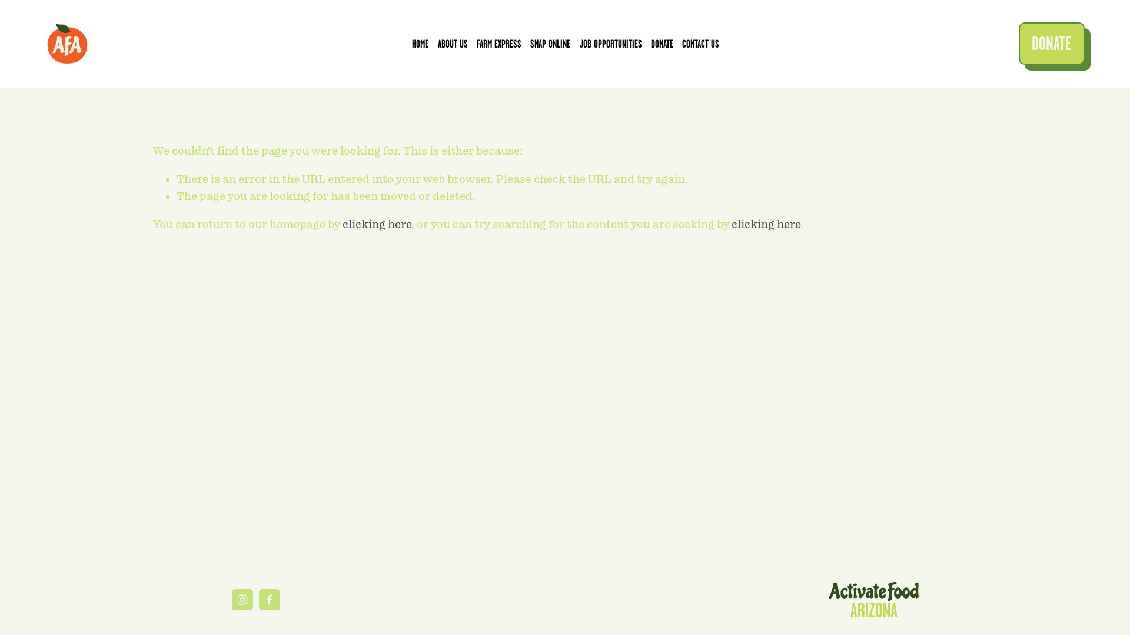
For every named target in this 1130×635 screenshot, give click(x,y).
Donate (662, 44)
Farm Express (499, 44)
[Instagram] (242, 599)
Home (420, 44)
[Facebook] (269, 599)
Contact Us (700, 44)
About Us (453, 44)
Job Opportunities (611, 44)
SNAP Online (550, 44)
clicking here (377, 224)
